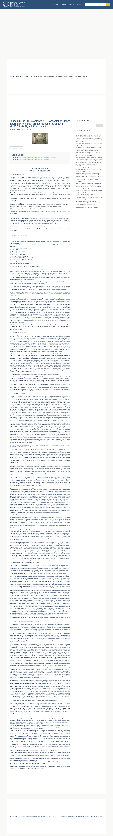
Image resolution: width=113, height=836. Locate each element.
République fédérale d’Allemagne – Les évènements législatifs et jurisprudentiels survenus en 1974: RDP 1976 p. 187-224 (89, 169)
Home (11, 76)
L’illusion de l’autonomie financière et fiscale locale (89, 143)
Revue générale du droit (18, 129)
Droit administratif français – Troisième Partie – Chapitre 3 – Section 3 (38, 157)
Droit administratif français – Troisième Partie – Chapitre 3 (35, 159)
